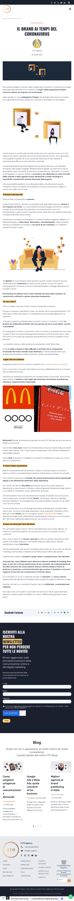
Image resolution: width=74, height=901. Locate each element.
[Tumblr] (54, 612)
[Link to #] (69, 3)
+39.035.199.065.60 (31, 847)
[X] (42, 612)
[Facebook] (38, 612)
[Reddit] (45, 612)
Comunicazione (37, 23)
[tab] (33, 826)
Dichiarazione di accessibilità (52, 893)
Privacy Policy (30, 893)
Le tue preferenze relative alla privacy (45, 899)
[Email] (67, 612)
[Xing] (64, 612)
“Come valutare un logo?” (56, 364)
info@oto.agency (30, 851)
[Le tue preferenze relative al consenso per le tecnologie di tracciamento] (3, 898)
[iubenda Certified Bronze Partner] (63, 879)
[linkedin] (64, 2)
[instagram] (55, 2)
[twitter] (58, 2)
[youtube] (61, 2)
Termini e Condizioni (19, 893)
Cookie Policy (39, 893)
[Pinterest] (58, 612)
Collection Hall (49, 514)
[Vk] (61, 612)
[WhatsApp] (51, 612)
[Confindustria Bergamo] (64, 861)
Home (4, 18)
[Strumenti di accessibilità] (7, 898)
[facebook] (51, 2)
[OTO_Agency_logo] (7, 6)
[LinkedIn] (48, 612)
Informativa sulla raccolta (20, 899)
